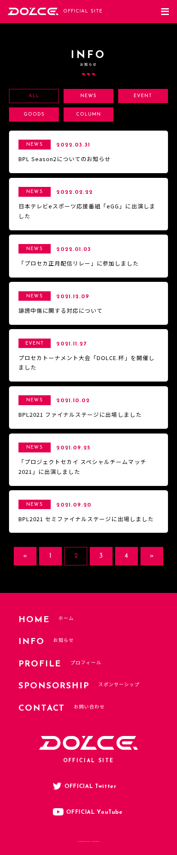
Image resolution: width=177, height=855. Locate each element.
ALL (34, 96)
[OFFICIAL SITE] (33, 14)
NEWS (88, 96)
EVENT (143, 96)
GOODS (34, 114)
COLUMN (88, 114)
